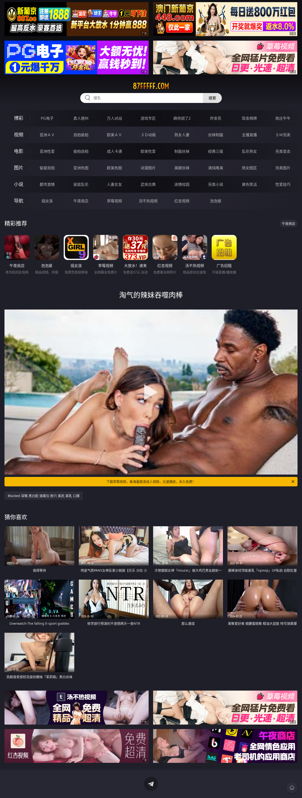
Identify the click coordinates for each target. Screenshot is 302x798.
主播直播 (249, 134)
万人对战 (114, 118)
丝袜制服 (215, 134)
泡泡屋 (215, 201)
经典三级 (215, 151)
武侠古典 (148, 184)
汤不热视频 (148, 201)
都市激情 (47, 184)
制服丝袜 (181, 151)
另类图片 (282, 167)
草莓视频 (114, 201)
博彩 (18, 118)
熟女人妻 (181, 134)
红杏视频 (181, 201)
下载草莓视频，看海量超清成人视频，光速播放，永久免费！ (151, 481)
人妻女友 (114, 184)
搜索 (212, 98)
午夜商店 (80, 201)
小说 (18, 184)
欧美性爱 (148, 151)
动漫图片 (148, 167)
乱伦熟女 (249, 151)
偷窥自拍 (47, 167)
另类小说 (215, 184)
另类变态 (282, 151)
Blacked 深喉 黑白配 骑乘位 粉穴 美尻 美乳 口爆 (44, 495)
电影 (18, 151)
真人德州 (80, 118)
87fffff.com (151, 86)
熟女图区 (249, 167)
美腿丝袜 (181, 167)
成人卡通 (114, 151)
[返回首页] (292, 787)
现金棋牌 (249, 118)
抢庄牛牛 (282, 118)
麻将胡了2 (182, 118)
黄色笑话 (249, 184)
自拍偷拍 (80, 134)
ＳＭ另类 (282, 134)
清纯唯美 (215, 167)
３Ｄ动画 (148, 134)
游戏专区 (148, 118)
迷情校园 (181, 184)
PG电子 (47, 118)
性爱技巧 (282, 184)
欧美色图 (114, 167)
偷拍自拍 (80, 151)
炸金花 (215, 118)
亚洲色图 (80, 167)
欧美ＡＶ (114, 134)
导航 (18, 201)
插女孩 (47, 201)
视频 (18, 135)
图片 (18, 168)
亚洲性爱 (47, 151)
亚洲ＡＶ (47, 134)
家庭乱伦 (80, 184)
